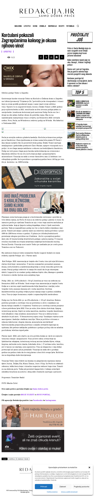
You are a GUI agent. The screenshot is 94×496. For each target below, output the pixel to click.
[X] (46, 57)
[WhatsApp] (51, 57)
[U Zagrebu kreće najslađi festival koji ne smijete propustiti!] (71, 126)
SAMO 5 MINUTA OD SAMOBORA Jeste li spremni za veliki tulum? (82, 104)
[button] (89, 467)
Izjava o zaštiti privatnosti (69, 492)
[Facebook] (41, 57)
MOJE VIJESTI (27, 394)
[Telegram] (56, 57)
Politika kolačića (52, 492)
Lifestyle (8, 52)
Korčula (12, 459)
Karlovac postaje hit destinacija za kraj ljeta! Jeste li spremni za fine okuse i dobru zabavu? (79, 82)
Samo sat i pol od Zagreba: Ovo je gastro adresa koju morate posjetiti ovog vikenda (79, 71)
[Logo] (47, 12)
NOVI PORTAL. (44, 394)
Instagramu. (50, 400)
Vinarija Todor (23, 459)
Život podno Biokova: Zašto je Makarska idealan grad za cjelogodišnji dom (83, 136)
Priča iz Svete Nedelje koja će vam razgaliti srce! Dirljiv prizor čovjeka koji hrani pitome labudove (79, 52)
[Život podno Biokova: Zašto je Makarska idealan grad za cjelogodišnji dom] (71, 135)
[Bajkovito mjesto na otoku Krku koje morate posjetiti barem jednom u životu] (71, 145)
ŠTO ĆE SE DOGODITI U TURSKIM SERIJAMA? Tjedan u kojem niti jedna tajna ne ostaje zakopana (83, 115)
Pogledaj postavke (81, 487)
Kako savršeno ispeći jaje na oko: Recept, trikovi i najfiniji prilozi (79, 62)
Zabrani (62, 487)
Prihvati (43, 487)
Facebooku (38, 400)
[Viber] (62, 57)
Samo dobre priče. (40, 389)
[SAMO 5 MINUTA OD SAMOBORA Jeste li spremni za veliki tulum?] (71, 103)
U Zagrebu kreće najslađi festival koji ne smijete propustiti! (84, 126)
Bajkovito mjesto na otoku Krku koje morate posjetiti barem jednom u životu (84, 146)
